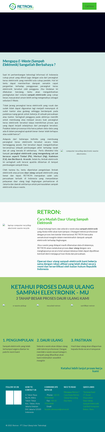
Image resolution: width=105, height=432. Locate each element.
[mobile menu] (74, 6)
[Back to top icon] (98, 424)
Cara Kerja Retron (71, 395)
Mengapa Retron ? (71, 392)
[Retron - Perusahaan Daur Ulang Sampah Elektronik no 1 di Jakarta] (21, 6)
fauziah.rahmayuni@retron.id (56, 409)
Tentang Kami (89, 392)
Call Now (89, 6)
